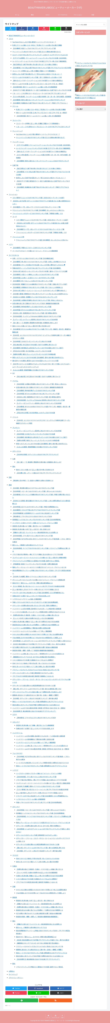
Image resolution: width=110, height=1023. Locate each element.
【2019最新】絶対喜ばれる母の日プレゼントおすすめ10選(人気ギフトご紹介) (37, 348)
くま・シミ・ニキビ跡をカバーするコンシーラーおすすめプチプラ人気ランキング (39, 93)
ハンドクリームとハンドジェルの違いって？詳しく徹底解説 (32, 631)
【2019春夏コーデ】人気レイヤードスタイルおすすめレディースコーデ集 (36, 207)
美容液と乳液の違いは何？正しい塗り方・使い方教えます (31, 529)
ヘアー (11, 244)
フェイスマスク (17, 753)
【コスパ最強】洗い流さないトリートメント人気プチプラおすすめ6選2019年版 (38, 586)
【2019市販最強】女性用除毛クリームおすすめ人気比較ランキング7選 (35, 513)
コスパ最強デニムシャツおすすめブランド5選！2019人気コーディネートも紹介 (38, 198)
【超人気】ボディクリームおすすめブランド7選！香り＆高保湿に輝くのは (36, 689)
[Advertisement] (90, 48)
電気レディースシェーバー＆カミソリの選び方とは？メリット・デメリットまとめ (39, 567)
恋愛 (10, 477)
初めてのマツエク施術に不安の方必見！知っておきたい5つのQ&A (33, 663)
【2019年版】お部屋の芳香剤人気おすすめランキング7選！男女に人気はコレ (37, 300)
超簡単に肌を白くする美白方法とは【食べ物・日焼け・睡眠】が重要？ (35, 695)
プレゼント (16, 428)
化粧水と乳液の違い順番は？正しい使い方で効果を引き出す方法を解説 (35, 621)
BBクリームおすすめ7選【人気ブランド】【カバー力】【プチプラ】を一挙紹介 (37, 84)
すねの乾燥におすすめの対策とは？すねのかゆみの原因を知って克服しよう (37, 638)
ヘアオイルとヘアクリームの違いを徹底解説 (26, 599)
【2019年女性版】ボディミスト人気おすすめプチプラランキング (37, 454)
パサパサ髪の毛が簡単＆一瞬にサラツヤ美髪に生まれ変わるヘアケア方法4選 (37, 554)
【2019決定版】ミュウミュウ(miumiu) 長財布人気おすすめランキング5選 (36, 316)
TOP (62, 1017)
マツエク (15, 855)
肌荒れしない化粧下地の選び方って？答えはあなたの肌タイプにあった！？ (37, 74)
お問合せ (12, 971)
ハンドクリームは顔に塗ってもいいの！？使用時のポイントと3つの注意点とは (38, 654)
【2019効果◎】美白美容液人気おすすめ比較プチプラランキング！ (34, 711)
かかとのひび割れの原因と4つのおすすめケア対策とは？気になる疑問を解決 (37, 634)
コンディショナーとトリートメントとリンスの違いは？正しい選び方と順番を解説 (39, 557)
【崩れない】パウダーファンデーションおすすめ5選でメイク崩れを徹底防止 (37, 80)
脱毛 (13, 963)
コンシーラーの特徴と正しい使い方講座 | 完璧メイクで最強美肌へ (34, 71)
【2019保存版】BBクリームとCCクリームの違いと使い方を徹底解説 (34, 87)
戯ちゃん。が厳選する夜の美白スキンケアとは (27, 545)
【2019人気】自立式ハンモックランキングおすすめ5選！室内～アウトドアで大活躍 (39, 271)
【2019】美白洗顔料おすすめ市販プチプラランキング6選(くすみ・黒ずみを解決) (38, 644)
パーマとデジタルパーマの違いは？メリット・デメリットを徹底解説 (35, 251)
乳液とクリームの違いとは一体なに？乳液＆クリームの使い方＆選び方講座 (37, 45)
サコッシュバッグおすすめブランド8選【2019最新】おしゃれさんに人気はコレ (38, 210)
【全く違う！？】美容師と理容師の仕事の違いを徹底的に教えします (35, 323)
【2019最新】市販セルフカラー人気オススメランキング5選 (31, 248)
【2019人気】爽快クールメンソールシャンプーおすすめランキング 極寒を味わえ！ (39, 290)
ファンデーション (18, 142)
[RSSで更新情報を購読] (55, 1000)
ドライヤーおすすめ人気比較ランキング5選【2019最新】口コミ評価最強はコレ (38, 593)
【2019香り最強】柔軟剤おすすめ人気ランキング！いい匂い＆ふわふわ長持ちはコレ (40, 294)
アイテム (15, 381)
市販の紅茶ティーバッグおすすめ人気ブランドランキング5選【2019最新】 (36, 268)
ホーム (48, 1017)
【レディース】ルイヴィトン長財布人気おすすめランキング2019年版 (35, 319)
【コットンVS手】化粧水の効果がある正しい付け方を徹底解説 (33, 618)
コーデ (14, 217)
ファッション (13, 194)
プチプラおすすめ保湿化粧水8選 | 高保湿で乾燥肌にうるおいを (33, 676)
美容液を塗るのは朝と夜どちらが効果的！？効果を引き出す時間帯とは (35, 625)
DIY (13, 373)
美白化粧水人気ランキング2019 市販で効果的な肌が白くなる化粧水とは (36, 705)
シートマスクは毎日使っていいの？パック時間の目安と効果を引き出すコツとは (38, 612)
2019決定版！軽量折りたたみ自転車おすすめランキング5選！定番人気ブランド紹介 (39, 284)
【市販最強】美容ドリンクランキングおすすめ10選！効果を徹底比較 (35, 564)
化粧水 (14, 866)
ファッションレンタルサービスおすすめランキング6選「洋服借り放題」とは (37, 213)
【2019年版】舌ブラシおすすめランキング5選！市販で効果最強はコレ (35, 507)
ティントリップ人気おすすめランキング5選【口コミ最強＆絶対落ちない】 (36, 52)
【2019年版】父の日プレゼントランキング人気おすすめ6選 (31, 341)
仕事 (13, 459)
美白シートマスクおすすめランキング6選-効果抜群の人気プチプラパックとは (37, 701)
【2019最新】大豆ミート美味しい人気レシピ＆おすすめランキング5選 (35, 274)
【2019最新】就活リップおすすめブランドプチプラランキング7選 (34, 48)
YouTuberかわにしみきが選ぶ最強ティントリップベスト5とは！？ (34, 42)
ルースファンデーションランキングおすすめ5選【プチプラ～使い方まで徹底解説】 (39, 61)
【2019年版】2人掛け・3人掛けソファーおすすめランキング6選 (33, 278)
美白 (13, 921)
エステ (14, 714)
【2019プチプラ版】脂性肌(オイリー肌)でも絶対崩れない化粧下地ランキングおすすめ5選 (41, 90)
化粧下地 (15, 165)
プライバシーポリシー (16, 978)
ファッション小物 (18, 237)
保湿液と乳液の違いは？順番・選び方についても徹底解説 (31, 526)
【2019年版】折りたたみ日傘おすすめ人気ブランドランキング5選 (34, 310)
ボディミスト (16, 451)
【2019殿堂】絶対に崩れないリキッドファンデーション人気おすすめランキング (38, 100)
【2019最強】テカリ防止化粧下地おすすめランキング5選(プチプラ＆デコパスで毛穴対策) (41, 68)
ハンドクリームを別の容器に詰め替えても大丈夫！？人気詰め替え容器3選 (36, 609)
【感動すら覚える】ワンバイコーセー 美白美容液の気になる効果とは (35, 532)
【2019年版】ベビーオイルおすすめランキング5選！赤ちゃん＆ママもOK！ (37, 491)
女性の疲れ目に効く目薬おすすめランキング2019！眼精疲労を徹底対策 (35, 303)
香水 (13, 466)
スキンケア (16, 722)
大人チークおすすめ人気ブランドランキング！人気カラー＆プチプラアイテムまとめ (40, 55)
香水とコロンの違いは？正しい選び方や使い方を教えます (31, 326)
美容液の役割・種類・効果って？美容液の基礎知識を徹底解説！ (33, 650)
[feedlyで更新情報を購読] (21, 1000)
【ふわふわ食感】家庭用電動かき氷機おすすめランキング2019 (32, 370)
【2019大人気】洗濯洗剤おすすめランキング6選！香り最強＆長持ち (34, 313)
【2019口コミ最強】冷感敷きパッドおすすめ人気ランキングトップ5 (34, 297)
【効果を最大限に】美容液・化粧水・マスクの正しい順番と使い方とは (35, 615)
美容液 (14, 897)
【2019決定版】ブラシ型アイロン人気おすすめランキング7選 (32, 536)
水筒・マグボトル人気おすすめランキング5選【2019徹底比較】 (33, 258)
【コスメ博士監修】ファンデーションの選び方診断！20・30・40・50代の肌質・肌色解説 (41, 96)
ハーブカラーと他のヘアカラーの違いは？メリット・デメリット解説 (35, 523)
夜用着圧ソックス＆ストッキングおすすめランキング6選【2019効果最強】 (36, 519)
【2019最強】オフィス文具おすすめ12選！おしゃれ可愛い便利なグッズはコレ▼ (38, 265)
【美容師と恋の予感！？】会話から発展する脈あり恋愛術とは (32, 480)
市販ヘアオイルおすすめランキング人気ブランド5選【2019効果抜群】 (35, 602)
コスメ (11, 39)
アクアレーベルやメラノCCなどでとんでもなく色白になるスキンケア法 (35, 670)
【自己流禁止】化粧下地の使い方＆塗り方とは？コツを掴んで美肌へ (35, 64)
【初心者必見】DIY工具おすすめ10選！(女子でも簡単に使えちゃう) (34, 344)
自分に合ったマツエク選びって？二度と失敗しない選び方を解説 (33, 666)
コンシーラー (16, 120)
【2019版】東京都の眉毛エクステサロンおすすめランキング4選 (33, 488)
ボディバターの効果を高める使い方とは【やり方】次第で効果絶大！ (35, 605)
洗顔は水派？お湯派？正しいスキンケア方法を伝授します (31, 596)
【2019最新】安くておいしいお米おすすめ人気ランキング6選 (32, 281)
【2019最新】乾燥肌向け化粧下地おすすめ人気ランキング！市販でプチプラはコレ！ (40, 103)
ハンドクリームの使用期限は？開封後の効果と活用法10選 (31, 628)
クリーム (15, 106)
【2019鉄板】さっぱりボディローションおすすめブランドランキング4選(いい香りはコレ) (41, 641)
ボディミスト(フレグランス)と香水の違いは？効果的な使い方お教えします (37, 692)
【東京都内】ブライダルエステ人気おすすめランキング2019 (32, 516)
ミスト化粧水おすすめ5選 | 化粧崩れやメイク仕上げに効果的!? (32, 660)
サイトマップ (13, 974)
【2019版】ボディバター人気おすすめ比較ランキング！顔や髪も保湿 (35, 698)
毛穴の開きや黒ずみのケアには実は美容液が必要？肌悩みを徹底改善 (35, 647)
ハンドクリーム (17, 733)
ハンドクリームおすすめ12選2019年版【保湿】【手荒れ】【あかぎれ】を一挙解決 (38, 708)
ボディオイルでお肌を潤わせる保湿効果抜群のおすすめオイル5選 (33, 685)
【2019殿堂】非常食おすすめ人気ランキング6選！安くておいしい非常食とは (37, 287)
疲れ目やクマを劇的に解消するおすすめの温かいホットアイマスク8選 (35, 361)
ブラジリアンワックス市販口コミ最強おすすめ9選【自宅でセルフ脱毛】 (36, 561)
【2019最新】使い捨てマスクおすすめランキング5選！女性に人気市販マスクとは (39, 262)
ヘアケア (15, 770)
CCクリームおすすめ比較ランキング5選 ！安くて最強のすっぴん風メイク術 (37, 77)
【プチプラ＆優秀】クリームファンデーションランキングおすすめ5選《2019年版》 (39, 58)
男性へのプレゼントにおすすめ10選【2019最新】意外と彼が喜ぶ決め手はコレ (38, 357)
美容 (10, 485)
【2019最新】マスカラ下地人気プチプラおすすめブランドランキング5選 (36, 510)
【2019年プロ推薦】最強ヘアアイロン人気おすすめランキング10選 (34, 576)
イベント (15, 417)
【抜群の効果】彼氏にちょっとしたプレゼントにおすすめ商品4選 (34, 354)
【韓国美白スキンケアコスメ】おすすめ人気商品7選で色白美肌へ (33, 657)
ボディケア (16, 807)
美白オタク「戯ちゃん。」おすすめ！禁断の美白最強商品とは (32, 583)
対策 (13, 886)
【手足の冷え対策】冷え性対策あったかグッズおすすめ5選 (31, 351)
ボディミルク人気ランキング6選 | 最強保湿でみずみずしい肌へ (33, 673)
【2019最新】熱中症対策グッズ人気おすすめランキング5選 (31, 307)
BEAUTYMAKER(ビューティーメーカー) (21, 35)
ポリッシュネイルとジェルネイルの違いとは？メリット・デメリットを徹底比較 (38, 580)
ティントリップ (17, 131)
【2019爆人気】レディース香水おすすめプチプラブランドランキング (38, 473)
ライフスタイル (14, 255)
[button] (66, 29)
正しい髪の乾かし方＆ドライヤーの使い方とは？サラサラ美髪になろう (35, 589)
